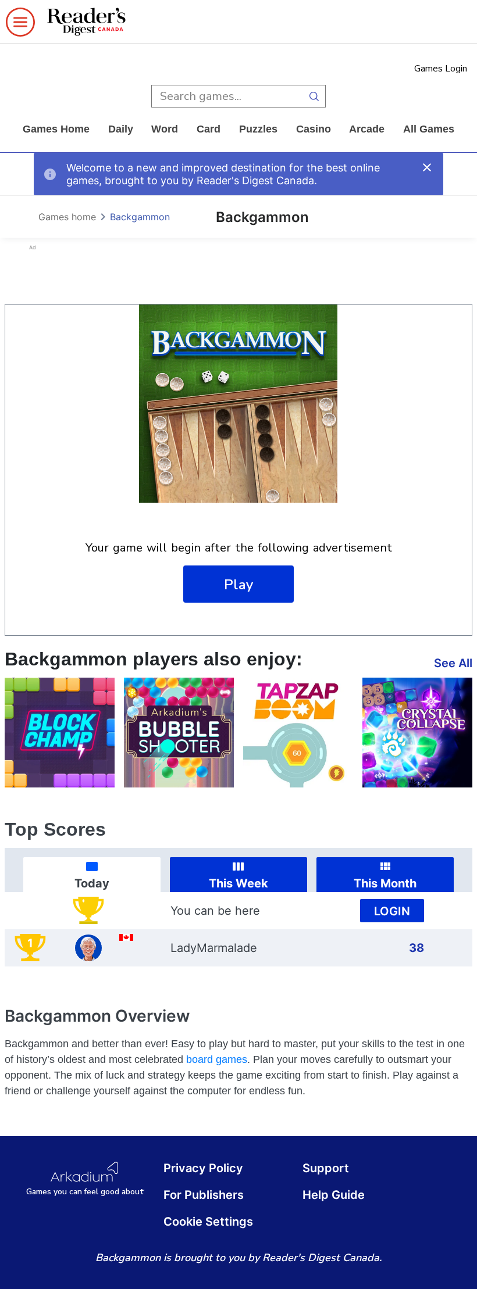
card (208, 129)
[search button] (314, 96)
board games (216, 1059)
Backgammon (140, 217)
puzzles (258, 129)
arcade (367, 129)
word (164, 129)
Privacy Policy (203, 1168)
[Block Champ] (60, 732)
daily (120, 129)
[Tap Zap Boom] (298, 732)
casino (313, 129)
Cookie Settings (208, 1222)
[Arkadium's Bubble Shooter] (179, 732)
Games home (56, 129)
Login (392, 911)
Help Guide (333, 1195)
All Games (428, 129)
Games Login (440, 68)
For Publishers (203, 1195)
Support (325, 1168)
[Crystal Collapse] (417, 732)
